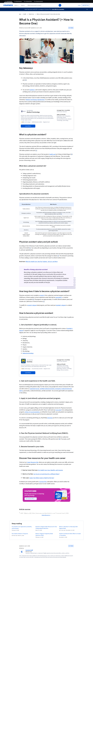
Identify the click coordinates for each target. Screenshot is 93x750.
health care (52, 154)
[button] (22, 5)
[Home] (20, 14)
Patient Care (31, 14)
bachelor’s (32, 90)
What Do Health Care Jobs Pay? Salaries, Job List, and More (42, 261)
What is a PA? (27, 513)
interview (49, 418)
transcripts (58, 410)
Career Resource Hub (32, 462)
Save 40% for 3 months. (58, 9)
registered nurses (34, 389)
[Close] (87, 9)
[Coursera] (8, 5)
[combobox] (41, 5)
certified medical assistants (47, 389)
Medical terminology (28, 353)
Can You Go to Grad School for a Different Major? (46, 474)
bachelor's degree (61, 305)
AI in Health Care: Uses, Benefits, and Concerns (50, 470)
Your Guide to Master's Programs (20, 533)
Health (24, 14)
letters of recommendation (32, 412)
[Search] (60, 5)
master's (42, 295)
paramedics (59, 297)
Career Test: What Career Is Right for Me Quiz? (41, 478)
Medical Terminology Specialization (35, 100)
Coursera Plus (43, 482)
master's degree (32, 305)
